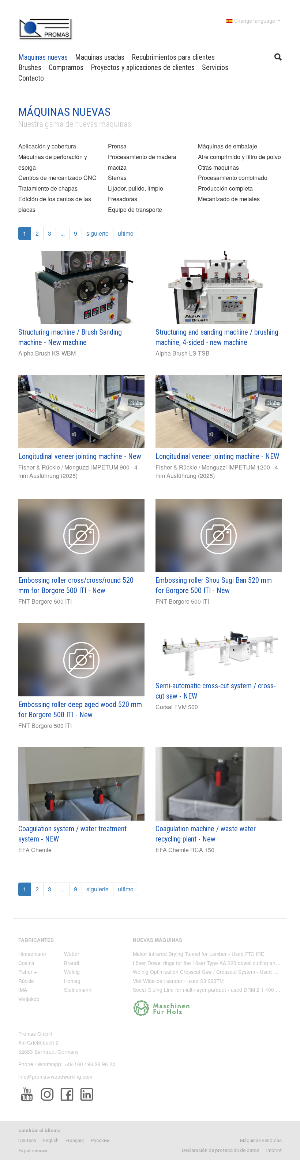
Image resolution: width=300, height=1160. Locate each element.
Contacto (31, 78)
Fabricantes (36, 939)
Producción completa (225, 188)
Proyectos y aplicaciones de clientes (143, 67)
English (51, 1140)
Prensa (117, 146)
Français (74, 1140)
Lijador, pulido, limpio (135, 188)
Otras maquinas (218, 167)
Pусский (100, 1140)
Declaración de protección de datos (220, 1150)
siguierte (97, 233)
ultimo (126, 233)
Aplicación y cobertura (47, 146)
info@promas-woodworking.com (55, 1076)
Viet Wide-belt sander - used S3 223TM (178, 980)
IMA (22, 989)
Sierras (117, 177)
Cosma (26, 962)
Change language (255, 21)
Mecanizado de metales (229, 199)
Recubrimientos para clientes (173, 57)
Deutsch (27, 1140)
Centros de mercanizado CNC (57, 177)
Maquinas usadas (99, 57)
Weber (71, 953)
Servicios (215, 67)
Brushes (29, 67)
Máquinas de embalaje (227, 146)
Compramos (66, 67)
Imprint (274, 1150)
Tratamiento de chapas (48, 188)
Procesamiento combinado (232, 177)
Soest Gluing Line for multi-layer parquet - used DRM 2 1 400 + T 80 (211, 989)
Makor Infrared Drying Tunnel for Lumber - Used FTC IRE (198, 953)
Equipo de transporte (135, 209)
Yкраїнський (32, 1150)
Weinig (72, 971)
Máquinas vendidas (261, 1140)
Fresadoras (122, 199)
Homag (72, 980)
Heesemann (32, 953)
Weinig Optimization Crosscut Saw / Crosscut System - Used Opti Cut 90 (216, 971)
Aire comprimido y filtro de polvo (239, 156)
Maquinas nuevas (43, 57)
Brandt (71, 962)
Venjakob (29, 998)
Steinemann (77, 989)
